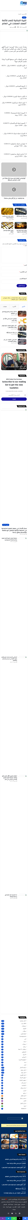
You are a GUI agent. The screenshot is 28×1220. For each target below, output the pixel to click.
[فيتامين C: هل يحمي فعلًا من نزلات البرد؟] (22, 321)
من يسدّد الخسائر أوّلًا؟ (21, 216)
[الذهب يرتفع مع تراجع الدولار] (7, 225)
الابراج (24, 1054)
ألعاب (24, 1100)
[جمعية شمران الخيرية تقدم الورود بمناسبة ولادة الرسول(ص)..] (22, 596)
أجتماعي (24, 1057)
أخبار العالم (23, 1095)
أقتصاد (19, 14)
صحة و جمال (23, 1098)
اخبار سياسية (23, 1020)
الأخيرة (14, 306)
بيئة (25, 1062)
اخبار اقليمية (23, 1075)
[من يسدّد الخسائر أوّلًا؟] (21, 211)
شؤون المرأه (23, 1077)
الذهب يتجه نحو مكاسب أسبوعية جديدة (7, 217)
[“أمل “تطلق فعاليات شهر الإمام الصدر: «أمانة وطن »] (22, 328)
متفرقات (24, 1026)
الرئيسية (23, 14)
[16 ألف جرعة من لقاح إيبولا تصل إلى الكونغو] (22, 314)
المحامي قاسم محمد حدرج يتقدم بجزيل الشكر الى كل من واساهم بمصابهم (9, 659)
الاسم (25, 265)
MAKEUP (23, 1108)
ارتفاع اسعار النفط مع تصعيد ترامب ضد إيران (22, 231)
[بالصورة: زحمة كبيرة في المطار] (5, 1146)
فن (25, 1039)
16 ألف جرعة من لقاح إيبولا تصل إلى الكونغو (9, 312)
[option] (14, 361)
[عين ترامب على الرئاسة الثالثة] (23, 1146)
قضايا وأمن (23, 1033)
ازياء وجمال (23, 1088)
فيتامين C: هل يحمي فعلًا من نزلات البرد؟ (10, 319)
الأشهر (23, 306)
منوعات (24, 1044)
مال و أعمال (23, 1103)
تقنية (25, 1106)
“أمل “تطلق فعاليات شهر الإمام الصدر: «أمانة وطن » (9, 326)
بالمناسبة (24, 1085)
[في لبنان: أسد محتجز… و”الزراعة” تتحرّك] (5, 1141)
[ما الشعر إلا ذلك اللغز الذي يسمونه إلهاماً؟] (22, 953)
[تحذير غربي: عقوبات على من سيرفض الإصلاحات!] (22, 342)
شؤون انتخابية (23, 1080)
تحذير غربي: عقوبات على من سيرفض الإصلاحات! (10, 340)
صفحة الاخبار (23, 1067)
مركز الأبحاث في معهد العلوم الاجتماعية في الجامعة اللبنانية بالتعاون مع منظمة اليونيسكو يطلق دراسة (14, 530)
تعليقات (5, 306)
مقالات (24, 1031)
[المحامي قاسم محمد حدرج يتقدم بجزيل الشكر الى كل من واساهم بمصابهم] (22, 715)
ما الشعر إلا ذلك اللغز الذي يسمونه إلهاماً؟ (11, 896)
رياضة (24, 1046)
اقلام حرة (23, 1023)
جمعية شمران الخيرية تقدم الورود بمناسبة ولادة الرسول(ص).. (9, 539)
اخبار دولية (23, 1072)
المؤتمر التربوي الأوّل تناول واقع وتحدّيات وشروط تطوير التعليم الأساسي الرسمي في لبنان (9, 777)
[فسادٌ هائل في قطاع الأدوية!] (14, 1146)
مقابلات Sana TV (22, 1049)
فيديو (25, 1090)
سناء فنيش (3, 1201)
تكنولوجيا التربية (22, 1059)
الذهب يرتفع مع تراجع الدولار (8, 231)
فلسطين (24, 1052)
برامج (24, 1093)
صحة (25, 1041)
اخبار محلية (23, 1070)
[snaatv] (23, 3)
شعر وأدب (23, 1082)
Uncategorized (23, 1036)
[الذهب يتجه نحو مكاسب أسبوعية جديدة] (7, 211)
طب (25, 1065)
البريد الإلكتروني (23, 271)
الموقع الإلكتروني (23, 278)
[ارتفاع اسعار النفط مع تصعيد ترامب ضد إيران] (21, 225)
